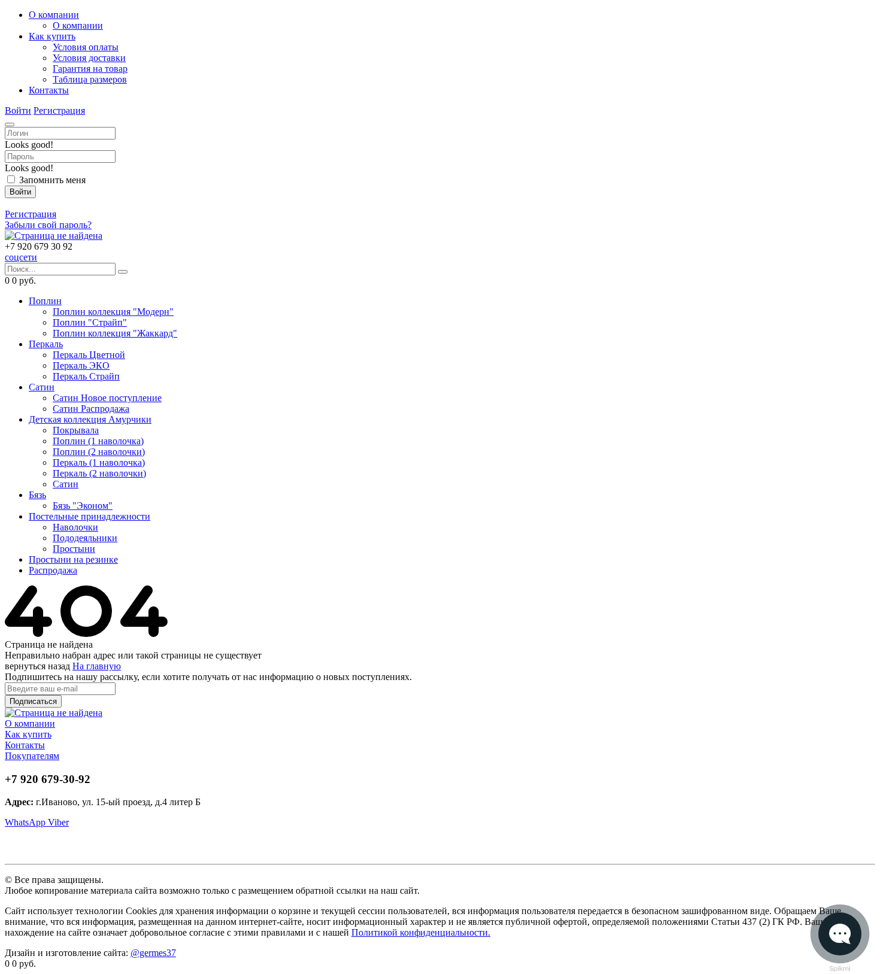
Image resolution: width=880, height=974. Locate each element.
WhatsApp (26, 822)
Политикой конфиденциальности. (420, 932)
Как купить (28, 734)
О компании (30, 723)
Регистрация (59, 110)
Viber (58, 822)
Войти (18, 110)
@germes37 (153, 953)
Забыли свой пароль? (48, 225)
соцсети (21, 257)
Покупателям (32, 756)
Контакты (25, 745)
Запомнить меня (52, 180)
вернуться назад (37, 666)
